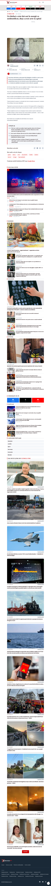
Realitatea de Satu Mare (29, 876)
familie (31, 154)
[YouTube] (20, 8)
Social (8, 197)
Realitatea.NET (14, 66)
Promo (10, 216)
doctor (9, 157)
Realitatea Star (12, 872)
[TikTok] (39, 8)
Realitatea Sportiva (4, 872)
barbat (36, 154)
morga (14, 157)
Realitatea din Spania (39, 876)
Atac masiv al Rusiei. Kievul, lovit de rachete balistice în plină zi (26, 133)
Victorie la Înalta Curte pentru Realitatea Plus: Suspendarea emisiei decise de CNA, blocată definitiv (28, 376)
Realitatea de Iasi (21, 876)
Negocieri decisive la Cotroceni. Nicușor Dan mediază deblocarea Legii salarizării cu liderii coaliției (28, 426)
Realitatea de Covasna (5, 874)
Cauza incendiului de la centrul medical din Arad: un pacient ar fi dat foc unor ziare (28, 407)
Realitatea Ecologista (20, 872)
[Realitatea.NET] (12, 2)
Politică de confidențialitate (18, 864)
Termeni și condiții (9, 864)
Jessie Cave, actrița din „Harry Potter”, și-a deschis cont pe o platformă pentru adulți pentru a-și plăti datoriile (29, 256)
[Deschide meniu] (43, 2)
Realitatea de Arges (12, 876)
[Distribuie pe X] (43, 65)
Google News (31, 161)
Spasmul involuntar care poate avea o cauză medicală (29, 319)
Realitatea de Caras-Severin (24, 874)
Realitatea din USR (37, 872)
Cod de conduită (27, 864)
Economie (11, 201)
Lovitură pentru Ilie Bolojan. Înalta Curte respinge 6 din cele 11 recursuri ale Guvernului (29, 382)
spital (9, 154)
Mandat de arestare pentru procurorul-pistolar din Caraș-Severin (24, 366)
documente (24, 154)
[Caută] (39, 2)
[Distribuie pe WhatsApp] (40, 65)
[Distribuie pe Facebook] (37, 65)
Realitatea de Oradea (14, 874)
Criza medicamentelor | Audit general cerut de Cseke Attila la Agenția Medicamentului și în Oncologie (28, 326)
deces (14, 154)
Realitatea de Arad (4, 876)
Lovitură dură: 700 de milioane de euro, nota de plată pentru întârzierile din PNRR (28, 420)
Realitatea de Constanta (44, 874)
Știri (12, 11)
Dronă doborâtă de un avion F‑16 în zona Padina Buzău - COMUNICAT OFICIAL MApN (24, 136)
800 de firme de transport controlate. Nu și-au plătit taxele (23, 200)
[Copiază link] (34, 65)
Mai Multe (26, 851)
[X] (30, 8)
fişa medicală (21, 157)
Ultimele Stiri (16, 11)
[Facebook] (11, 8)
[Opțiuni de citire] (48, 883)
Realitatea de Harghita (35, 874)
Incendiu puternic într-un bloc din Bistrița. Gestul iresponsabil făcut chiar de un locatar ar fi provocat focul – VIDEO (25, 717)
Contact (2, 864)
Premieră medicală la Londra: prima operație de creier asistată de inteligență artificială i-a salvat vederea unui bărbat (24, 309)
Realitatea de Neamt (28, 872)
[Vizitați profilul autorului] (8, 65)
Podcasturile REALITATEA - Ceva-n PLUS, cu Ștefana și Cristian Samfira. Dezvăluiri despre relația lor (24, 214)
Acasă (9, 11)
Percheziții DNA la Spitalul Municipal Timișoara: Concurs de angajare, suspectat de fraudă (30, 332)
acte (19, 154)
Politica (11, 211)
